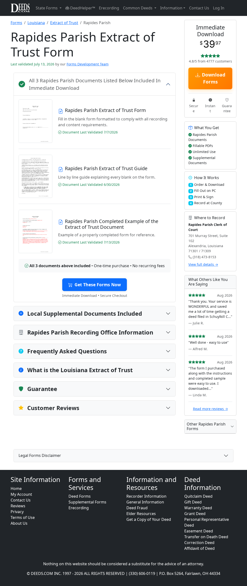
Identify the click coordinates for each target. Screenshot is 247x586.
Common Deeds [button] (138, 8)
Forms (16, 22)
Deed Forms (80, 496)
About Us (19, 523)
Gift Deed (193, 502)
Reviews (18, 506)
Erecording (109, 8)
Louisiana (36, 22)
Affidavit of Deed (199, 548)
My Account (21, 494)
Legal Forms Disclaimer (40, 455)
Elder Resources (141, 513)
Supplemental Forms (87, 502)
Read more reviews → (210, 408)
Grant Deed (195, 513)
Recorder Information (146, 496)
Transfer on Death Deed (206, 536)
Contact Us (199, 8)
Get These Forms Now (98, 284)
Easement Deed (198, 531)
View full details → (203, 264)
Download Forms (213, 78)
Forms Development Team (88, 64)
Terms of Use (23, 517)
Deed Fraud (137, 507)
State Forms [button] (47, 8)
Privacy (17, 511)
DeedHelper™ (82, 8)
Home (16, 488)
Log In (218, 8)
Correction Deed (199, 542)
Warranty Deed (198, 507)
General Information (145, 502)
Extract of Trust (64, 22)
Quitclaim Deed (198, 496)
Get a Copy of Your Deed (148, 519)
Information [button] (171, 8)
